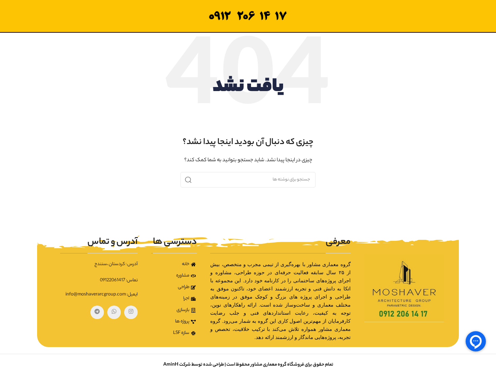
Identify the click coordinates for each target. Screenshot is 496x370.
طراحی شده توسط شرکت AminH (193, 365)
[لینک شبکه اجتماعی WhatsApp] (114, 312)
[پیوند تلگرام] (97, 312)
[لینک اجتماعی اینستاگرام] (131, 312)
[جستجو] (188, 180)
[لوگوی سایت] (248, 16)
